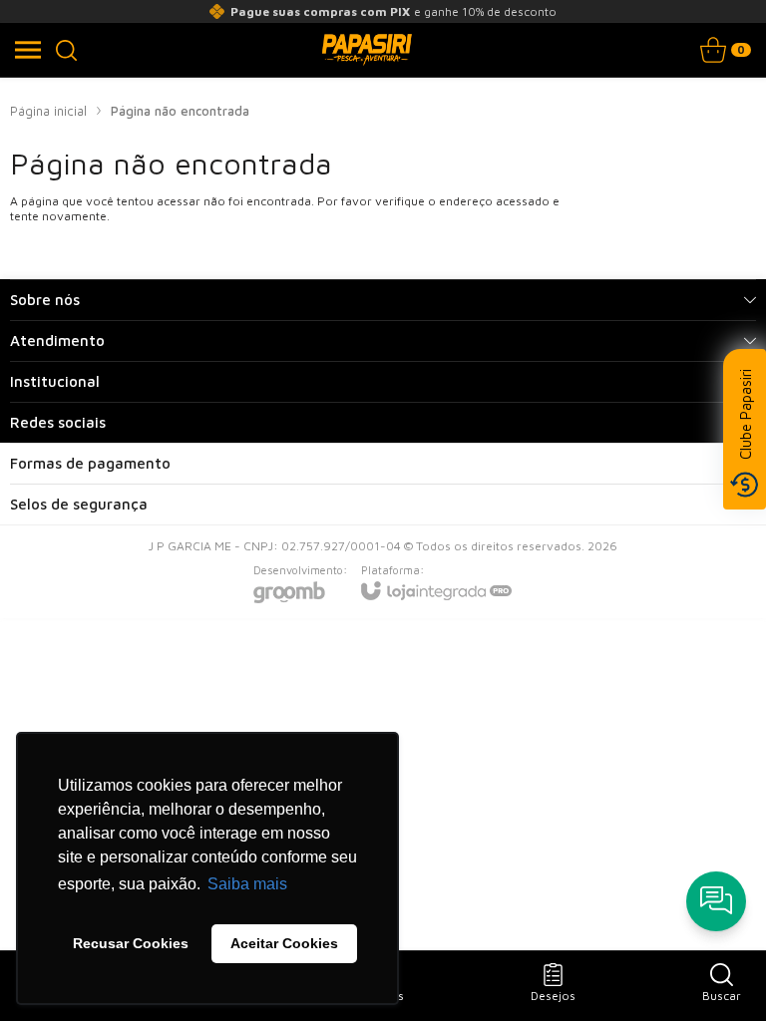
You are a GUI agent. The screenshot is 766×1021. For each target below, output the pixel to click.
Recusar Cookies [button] (131, 943)
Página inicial (48, 111)
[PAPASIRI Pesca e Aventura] (366, 50)
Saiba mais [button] (247, 883)
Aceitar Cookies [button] (284, 943)
